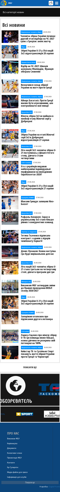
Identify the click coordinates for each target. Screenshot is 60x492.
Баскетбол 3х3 (27, 112)
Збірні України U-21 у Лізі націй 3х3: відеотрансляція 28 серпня (37, 52)
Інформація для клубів (16, 477)
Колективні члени (14, 453)
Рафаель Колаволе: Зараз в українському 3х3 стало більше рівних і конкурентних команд (37, 220)
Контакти (11, 463)
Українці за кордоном (29, 232)
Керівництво (12, 443)
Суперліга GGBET (28, 197)
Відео (24, 47)
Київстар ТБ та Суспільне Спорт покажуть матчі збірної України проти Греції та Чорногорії (37, 354)
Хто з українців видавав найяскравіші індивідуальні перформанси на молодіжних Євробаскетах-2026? (36, 170)
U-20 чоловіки (26, 162)
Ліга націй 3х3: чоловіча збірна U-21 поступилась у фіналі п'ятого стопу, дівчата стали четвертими (38, 154)
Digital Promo (54, 486)
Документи (11, 448)
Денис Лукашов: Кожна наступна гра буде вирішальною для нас (38, 252)
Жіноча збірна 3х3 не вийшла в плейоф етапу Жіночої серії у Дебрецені (37, 119)
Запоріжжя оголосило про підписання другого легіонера (37, 317)
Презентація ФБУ (14, 458)
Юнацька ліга (26, 281)
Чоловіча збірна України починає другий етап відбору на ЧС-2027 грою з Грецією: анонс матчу (38, 39)
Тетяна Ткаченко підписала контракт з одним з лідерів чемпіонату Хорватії (35, 238)
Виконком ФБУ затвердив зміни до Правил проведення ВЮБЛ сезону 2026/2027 (38, 288)
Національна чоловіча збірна (31, 32)
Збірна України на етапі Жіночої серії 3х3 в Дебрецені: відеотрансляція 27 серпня (37, 137)
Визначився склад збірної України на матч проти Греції (36, 86)
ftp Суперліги (12, 467)
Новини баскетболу (28, 62)
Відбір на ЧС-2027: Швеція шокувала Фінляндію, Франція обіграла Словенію (37, 69)
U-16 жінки (25, 331)
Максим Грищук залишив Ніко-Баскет (37, 202)
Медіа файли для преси (17, 472)
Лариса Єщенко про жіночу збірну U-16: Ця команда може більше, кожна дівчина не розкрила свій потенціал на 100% (39, 339)
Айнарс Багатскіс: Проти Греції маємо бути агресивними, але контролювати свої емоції (37, 103)
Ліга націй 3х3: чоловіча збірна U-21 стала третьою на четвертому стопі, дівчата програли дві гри (38, 269)
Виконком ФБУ (13, 439)
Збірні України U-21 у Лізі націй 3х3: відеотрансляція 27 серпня (37, 187)
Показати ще (30, 482)
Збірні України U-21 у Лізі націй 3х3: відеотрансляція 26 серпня (37, 302)
